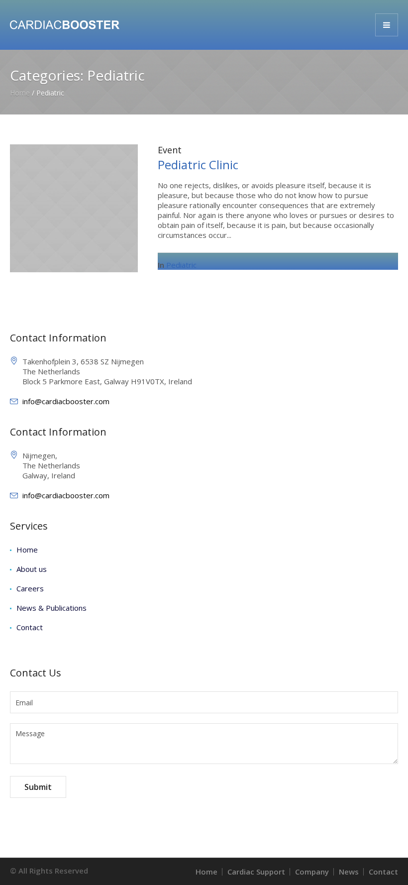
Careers (30, 588)
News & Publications (51, 608)
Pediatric (181, 265)
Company (312, 872)
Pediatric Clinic (198, 164)
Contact (29, 627)
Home (20, 93)
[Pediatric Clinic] (74, 208)
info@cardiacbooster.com (65, 401)
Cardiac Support (256, 872)
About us (31, 569)
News (349, 872)
